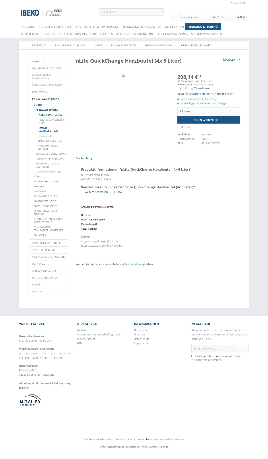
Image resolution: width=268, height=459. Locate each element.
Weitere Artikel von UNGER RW (103, 192)
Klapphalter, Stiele (45, 201)
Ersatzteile (46, 135)
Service (36, 284)
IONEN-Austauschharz (48, 129)
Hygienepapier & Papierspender (41, 77)
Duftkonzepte (40, 263)
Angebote (38, 61)
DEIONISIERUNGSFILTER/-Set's (52, 121)
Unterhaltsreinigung (48, 171)
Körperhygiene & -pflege (46, 243)
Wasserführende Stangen (48, 147)
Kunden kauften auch (89, 264)
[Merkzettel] (175, 17)
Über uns (139, 334)
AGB (79, 343)
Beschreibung (84, 158)
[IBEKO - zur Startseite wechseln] (41, 12)
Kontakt (81, 330)
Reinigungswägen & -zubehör (46, 213)
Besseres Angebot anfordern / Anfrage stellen (205, 93)
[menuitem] (131, 13)
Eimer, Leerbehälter (45, 206)
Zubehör (39, 186)
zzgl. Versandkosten (199, 88)
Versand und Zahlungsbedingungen (99, 334)
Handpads (40, 191)
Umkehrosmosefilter (50, 140)
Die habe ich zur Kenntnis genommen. (217, 358)
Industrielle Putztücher (46, 68)
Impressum (141, 343)
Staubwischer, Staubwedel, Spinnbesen (48, 229)
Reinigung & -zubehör (45, 99)
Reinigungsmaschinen (45, 270)
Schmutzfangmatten (44, 277)
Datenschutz (141, 339)
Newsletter (140, 330)
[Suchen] (160, 12)
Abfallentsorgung (43, 249)
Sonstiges (40, 235)
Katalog (37, 291)
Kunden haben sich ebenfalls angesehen (128, 264)
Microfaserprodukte (46, 181)
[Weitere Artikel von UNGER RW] (231, 64)
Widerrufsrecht (86, 339)
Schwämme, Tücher (45, 196)
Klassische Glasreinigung (51, 153)
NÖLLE (37, 176)
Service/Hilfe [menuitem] (238, 3)
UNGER (38, 105)
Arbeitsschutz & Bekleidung (48, 256)
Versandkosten (145, 439)
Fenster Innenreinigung (50, 158)
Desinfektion (39, 92)
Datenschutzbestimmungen (216, 356)
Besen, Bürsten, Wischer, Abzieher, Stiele (48, 221)
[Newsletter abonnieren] (243, 348)
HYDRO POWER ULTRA (50, 114)
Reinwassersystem (47, 110)
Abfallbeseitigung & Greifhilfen (48, 165)
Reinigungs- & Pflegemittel (48, 85)
